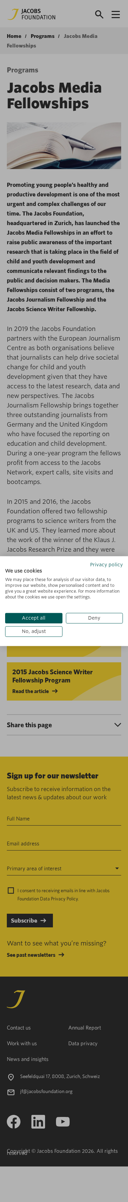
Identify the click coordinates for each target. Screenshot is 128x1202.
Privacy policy (106, 564)
